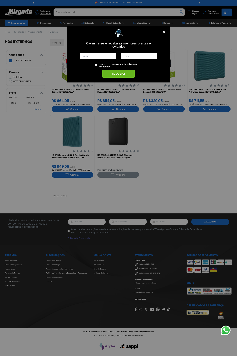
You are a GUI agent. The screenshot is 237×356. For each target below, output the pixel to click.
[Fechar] (164, 32)
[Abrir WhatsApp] (226, 330)
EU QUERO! (118, 73)
